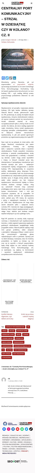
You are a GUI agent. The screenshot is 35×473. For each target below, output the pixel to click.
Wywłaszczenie (6, 357)
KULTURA (13, 442)
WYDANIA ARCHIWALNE (10, 438)
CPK (28, 326)
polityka (9, 350)
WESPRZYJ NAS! (24, 438)
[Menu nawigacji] (31, 3)
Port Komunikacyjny (21, 350)
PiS (3, 350)
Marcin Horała (6, 342)
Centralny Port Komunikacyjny (15, 326)
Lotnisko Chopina (7, 338)
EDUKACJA (27, 442)
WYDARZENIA (15, 440)
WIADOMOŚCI (21, 449)
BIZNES (20, 442)
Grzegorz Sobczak (10, 40)
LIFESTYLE (17, 451)
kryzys (18, 334)
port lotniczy (6, 353)
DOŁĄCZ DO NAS (15, 435)
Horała (4, 330)
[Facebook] (4, 429)
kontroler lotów (22, 330)
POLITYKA (6, 446)
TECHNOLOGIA (7, 451)
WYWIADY (5, 442)
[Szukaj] (3, 3)
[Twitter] (26, 429)
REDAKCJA (5, 435)
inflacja (11, 330)
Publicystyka (10, 42)
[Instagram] (8, 429)
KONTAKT (26, 435)
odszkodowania (18, 342)
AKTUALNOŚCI (26, 440)
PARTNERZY (6, 440)
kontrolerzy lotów (8, 334)
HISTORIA (12, 449)
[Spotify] (22, 429)
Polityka (3, 42)
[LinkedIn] (13, 429)
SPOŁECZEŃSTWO (26, 444)
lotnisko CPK (19, 338)
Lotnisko (25, 334)
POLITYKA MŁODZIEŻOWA (10, 444)
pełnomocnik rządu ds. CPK (22, 346)
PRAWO (4, 449)
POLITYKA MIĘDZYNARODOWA (21, 446)
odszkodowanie (7, 346)
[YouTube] (17, 429)
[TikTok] (31, 429)
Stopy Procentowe (18, 353)
